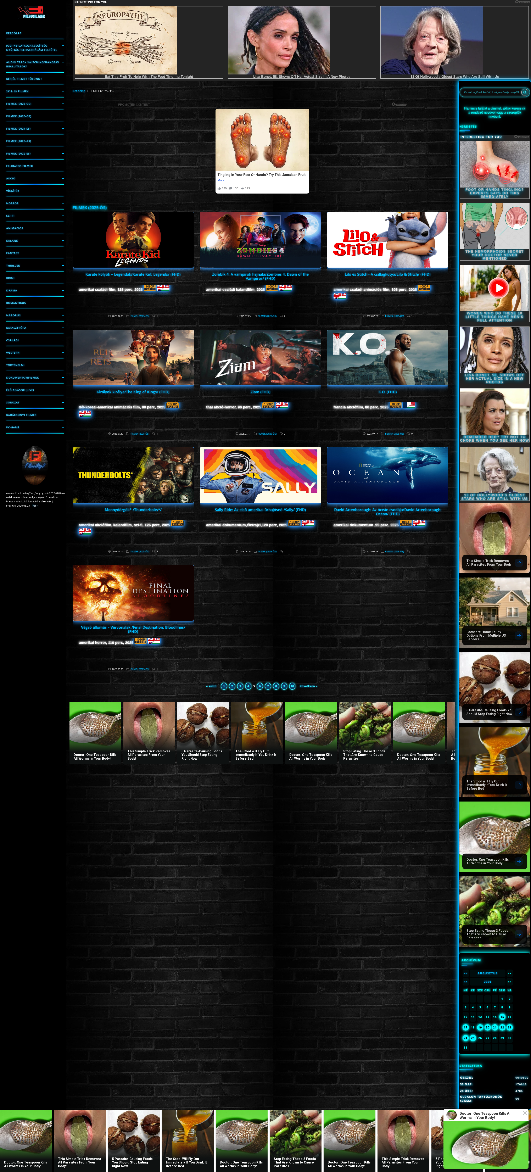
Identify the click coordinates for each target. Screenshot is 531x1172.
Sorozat (12, 402)
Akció (10, 178)
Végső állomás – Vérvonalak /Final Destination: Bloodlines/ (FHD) (133, 629)
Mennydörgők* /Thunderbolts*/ (133, 510)
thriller (13, 265)
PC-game (12, 427)
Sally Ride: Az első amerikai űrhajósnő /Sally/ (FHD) (260, 510)
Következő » (309, 686)
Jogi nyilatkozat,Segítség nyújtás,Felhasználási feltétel (31, 48)
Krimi (10, 278)
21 (495, 1027)
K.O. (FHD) (388, 392)
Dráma (11, 290)
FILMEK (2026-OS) (18, 104)
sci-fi (10, 216)
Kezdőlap (14, 33)
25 (473, 1038)
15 (502, 1017)
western (13, 353)
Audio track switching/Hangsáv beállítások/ (32, 64)
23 (510, 1027)
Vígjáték (12, 191)
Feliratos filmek (19, 166)
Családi (12, 340)
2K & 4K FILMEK (17, 91)
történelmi (15, 365)
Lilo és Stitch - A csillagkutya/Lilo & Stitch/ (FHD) (388, 274)
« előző (211, 686)
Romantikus (16, 303)
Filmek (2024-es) (18, 128)
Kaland (12, 240)
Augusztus (488, 973)
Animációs (14, 228)
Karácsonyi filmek (21, 415)
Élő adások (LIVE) (20, 390)
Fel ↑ (35, 505)
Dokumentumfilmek (22, 377)
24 (466, 1038)
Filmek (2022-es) (18, 153)
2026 (487, 982)
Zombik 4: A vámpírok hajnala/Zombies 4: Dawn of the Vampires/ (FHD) (260, 276)
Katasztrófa (16, 328)
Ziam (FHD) (260, 392)
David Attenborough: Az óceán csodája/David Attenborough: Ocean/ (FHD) (387, 512)
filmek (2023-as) (18, 141)
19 (480, 1027)
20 (488, 1027)
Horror (12, 203)
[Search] (524, 92)
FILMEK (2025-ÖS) (18, 116)
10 (292, 686)
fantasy (12, 253)
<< (466, 973)
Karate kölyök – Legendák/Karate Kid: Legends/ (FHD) (133, 274)
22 (502, 1027)
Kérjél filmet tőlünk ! (24, 79)
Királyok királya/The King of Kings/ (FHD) (133, 392)
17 (466, 1027)
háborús (13, 315)
